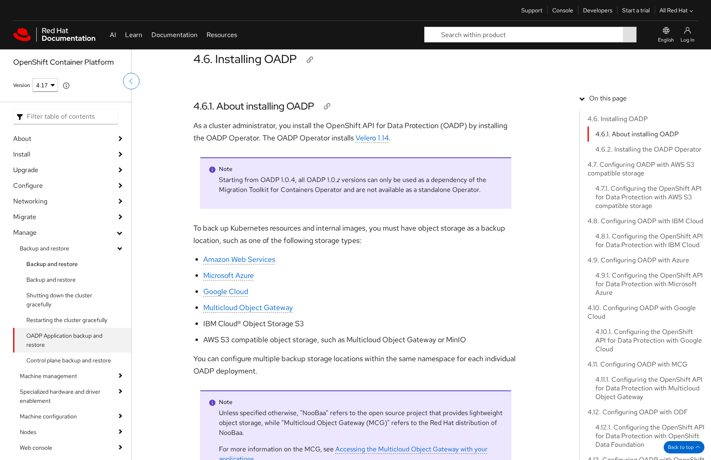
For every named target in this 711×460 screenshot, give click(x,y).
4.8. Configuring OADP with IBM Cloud (645, 221)
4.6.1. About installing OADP (253, 106)
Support (531, 10)
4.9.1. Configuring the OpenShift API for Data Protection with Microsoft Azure (649, 284)
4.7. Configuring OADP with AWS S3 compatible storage (641, 168)
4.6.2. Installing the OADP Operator (648, 149)
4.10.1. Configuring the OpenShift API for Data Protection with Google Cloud (648, 340)
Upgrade (25, 170)
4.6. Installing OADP (245, 59)
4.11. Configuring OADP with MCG (638, 364)
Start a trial (636, 10)
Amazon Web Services (239, 259)
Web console (36, 447)
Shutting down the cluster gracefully (59, 300)
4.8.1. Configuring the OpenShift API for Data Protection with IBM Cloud (649, 240)
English (666, 40)
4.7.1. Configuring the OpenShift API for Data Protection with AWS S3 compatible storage (648, 197)
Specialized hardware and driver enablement (60, 396)
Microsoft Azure (228, 275)
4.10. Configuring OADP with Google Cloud (642, 312)
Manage (25, 232)
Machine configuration (48, 416)
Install (21, 154)
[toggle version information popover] (66, 85)
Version (21, 85)
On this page (608, 98)
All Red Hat (674, 10)
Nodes (28, 432)
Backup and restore (44, 248)
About (22, 138)
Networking (30, 201)
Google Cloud (225, 291)
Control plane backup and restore (68, 360)
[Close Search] (642, 34)
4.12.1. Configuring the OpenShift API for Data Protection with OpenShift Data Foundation (649, 436)
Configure (28, 185)
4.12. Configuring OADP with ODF (638, 412)
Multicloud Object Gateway (248, 307)
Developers (597, 10)
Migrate (24, 216)
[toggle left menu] (131, 81)
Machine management (48, 376)
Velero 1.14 (372, 137)
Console (562, 10)
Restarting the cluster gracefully (66, 320)
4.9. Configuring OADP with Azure (638, 260)
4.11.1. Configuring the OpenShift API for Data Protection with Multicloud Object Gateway (648, 388)
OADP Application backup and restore (64, 340)
